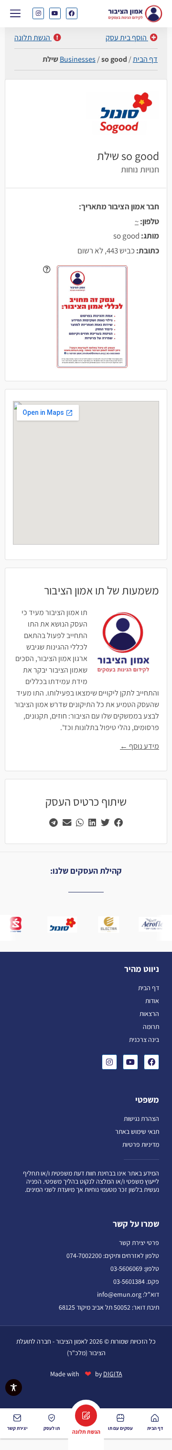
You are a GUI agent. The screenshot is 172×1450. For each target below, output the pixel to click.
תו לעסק (51, 1428)
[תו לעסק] (51, 1418)
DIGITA (112, 1374)
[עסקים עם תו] (120, 1418)
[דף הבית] (155, 1418)
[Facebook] (71, 13)
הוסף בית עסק (127, 38)
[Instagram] (38, 13)
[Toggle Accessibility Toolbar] (13, 1387)
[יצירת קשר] (17, 1418)
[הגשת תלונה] (86, 1415)
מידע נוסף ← (139, 746)
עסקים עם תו (120, 1428)
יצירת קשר (17, 1428)
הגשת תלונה (33, 38)
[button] (15, 13)
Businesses (78, 59)
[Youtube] (55, 13)
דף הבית (145, 59)
